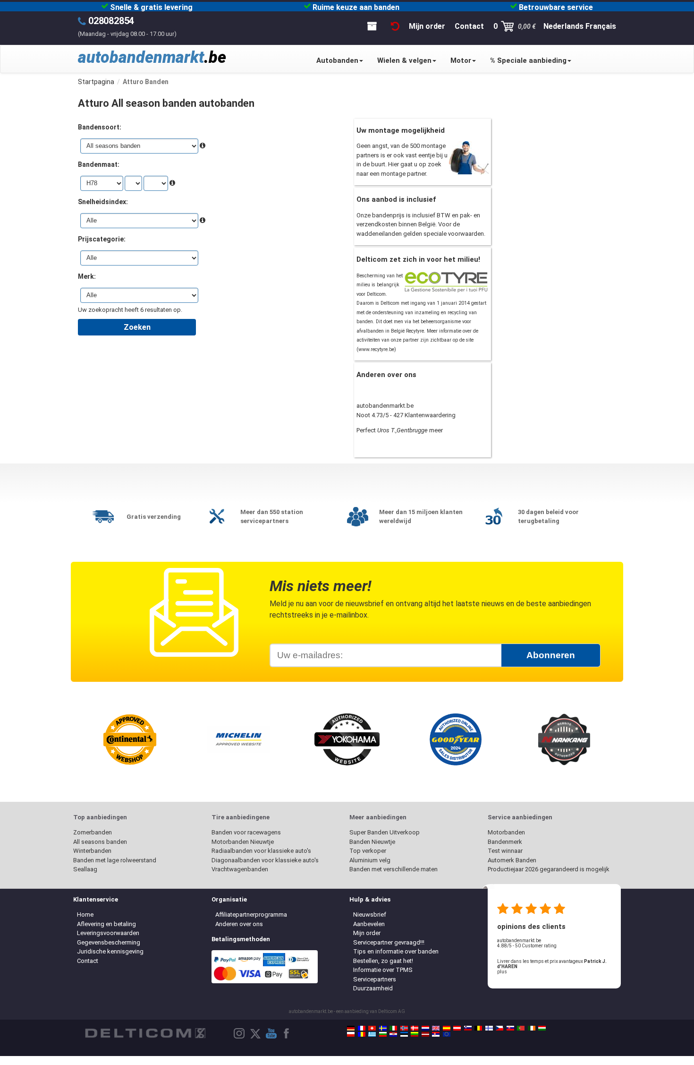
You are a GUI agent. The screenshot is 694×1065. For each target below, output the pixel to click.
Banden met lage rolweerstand (114, 860)
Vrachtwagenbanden (240, 869)
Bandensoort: (99, 127)
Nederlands (563, 26)
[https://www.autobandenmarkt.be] (478, 1028)
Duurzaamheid (373, 988)
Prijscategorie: (102, 239)
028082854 (111, 20)
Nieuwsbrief (369, 914)
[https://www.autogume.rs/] (436, 1034)
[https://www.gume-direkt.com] (468, 1028)
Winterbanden (92, 850)
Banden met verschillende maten (393, 869)
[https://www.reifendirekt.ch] (372, 1028)
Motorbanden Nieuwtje (243, 841)
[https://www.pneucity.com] (521, 1028)
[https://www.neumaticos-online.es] (446, 1028)
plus (502, 971)
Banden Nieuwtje (372, 841)
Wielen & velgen (404, 60)
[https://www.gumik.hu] (542, 1028)
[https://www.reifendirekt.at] (457, 1028)
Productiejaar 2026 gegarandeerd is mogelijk (548, 869)
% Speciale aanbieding (528, 60)
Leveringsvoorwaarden (108, 932)
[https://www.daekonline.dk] (414, 1028)
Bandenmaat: (98, 164)
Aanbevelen (369, 924)
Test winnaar (505, 850)
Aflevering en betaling (106, 924)
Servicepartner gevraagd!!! (388, 942)
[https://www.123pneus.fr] (361, 1028)
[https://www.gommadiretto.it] (393, 1028)
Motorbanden (506, 832)
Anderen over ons (239, 924)
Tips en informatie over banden (396, 951)
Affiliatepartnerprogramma (251, 914)
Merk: (87, 276)
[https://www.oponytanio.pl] (351, 1034)
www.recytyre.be (376, 349)
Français (600, 26)
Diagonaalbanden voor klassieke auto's (265, 860)
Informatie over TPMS (383, 969)
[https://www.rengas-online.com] (489, 1028)
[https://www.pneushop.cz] (499, 1028)
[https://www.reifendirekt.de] (351, 1028)
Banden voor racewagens (246, 832)
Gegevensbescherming (108, 942)
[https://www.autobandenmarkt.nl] (425, 1028)
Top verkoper (367, 850)
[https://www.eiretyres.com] (531, 1028)
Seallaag (85, 869)
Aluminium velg (369, 860)
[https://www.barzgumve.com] (383, 1034)
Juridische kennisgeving (110, 951)
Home (85, 914)
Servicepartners (374, 979)
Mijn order (367, 932)
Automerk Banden (512, 860)
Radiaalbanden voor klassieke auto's (261, 850)
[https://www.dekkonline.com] (404, 1028)
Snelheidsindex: (103, 202)
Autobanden (337, 60)
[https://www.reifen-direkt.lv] (425, 1034)
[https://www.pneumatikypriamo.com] (510, 1028)
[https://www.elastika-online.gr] (372, 1034)
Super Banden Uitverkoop (384, 832)
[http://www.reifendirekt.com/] (446, 1034)
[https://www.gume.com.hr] (393, 1034)
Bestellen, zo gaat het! (383, 960)
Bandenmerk (505, 841)
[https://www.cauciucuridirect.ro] (361, 1034)
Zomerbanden (92, 832)
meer (436, 430)
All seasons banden (100, 841)
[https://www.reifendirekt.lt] (414, 1034)
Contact (87, 960)
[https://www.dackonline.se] (383, 1028)
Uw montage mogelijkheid (400, 130)
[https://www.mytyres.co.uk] (436, 1028)
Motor (460, 60)
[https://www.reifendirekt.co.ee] (404, 1034)
